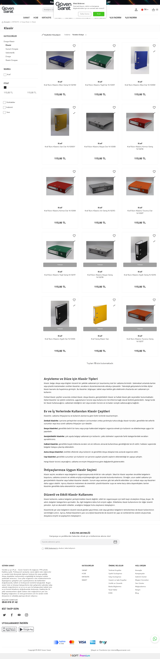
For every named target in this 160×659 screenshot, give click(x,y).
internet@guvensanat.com (120, 650)
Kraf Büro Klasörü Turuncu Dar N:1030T (139, 212)
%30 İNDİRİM (115, 18)
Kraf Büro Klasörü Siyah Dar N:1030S (60, 339)
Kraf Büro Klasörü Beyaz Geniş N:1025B (100, 276)
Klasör (8, 45)
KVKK (110, 593)
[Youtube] (19, 614)
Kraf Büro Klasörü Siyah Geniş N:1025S (140, 275)
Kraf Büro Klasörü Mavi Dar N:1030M (140, 85)
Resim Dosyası (12, 60)
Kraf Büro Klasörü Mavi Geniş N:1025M (60, 85)
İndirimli (9, 107)
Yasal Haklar (112, 590)
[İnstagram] (26, 614)
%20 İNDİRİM (131, 18)
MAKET (84, 580)
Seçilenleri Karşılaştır (52, 35)
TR (145, 10)
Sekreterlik (10, 53)
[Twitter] (4, 614)
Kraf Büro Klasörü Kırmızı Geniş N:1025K (140, 148)
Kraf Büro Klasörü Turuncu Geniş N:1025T (140, 340)
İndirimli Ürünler (141, 577)
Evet (99, 14)
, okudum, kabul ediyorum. (60, 548)
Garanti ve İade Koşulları (117, 580)
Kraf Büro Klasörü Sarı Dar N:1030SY (60, 147)
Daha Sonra (84, 14)
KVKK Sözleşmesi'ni (51, 548)
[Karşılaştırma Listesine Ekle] (74, 51)
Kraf (8, 75)
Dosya (8, 57)
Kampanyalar (140, 573)
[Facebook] (11, 614)
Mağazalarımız (140, 586)
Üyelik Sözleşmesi (115, 573)
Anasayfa (7, 22)
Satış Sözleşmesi (114, 577)
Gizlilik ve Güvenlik (115, 583)
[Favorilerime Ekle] (74, 46)
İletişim (137, 590)
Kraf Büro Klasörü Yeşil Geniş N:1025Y (60, 275)
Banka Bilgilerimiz (114, 586)
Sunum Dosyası (12, 49)
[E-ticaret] (80, 656)
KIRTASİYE (46, 18)
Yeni (8, 112)
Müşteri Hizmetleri (142, 580)
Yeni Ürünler (139, 583)
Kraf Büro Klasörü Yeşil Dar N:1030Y (100, 85)
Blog (137, 593)
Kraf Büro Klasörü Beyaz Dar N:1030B (100, 147)
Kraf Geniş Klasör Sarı (100, 339)
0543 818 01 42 (10, 602)
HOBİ (36, 18)
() (156, 10)
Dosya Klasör (25, 22)
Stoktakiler (10, 102)
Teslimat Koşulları (114, 570)
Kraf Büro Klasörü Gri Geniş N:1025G (100, 211)
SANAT (26, 18)
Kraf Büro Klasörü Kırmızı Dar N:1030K (60, 211)
